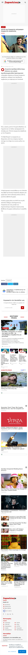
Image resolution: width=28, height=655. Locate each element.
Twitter (6, 614)
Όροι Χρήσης (8, 608)
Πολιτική (7, 624)
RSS (12, 614)
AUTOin (18, 626)
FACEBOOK (5, 283)
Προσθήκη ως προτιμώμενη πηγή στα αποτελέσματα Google (15, 61)
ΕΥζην (17, 624)
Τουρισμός (19, 628)
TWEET (11, 283)
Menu (2, 2)
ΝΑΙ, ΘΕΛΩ (22, 651)
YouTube (8, 614)
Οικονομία (7, 622)
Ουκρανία (9, 280)
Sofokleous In (12, 2)
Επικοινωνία (8, 606)
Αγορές (6, 628)
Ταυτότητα (7, 604)
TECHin (18, 622)
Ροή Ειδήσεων (19, 629)
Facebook (4, 614)
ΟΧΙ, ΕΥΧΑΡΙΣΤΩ (12, 651)
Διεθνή (3, 27)
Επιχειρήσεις (8, 626)
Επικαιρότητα (8, 629)
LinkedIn (10, 614)
